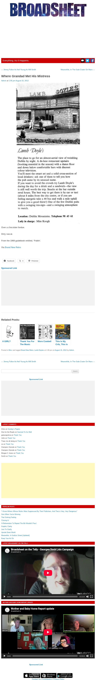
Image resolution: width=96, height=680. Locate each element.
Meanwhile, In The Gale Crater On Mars (78, 70)
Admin (3, 81)
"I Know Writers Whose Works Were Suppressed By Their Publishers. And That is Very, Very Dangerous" (39, 511)
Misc (10, 350)
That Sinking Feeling (8, 517)
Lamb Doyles (39, 350)
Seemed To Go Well (24, 432)
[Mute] (87, 596)
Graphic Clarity (6, 526)
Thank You (18, 435)
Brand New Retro (13, 247)
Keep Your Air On (7, 538)
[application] (48, 572)
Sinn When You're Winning (10, 514)
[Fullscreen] (91, 596)
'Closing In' (5, 520)
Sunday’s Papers (14, 429)
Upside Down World (8, 532)
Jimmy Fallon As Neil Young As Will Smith (18, 70)
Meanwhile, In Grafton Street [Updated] (15, 535)
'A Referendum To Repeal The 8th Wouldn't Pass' (19, 523)
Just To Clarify (6, 529)
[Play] (4, 596)
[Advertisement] (48, 36)
